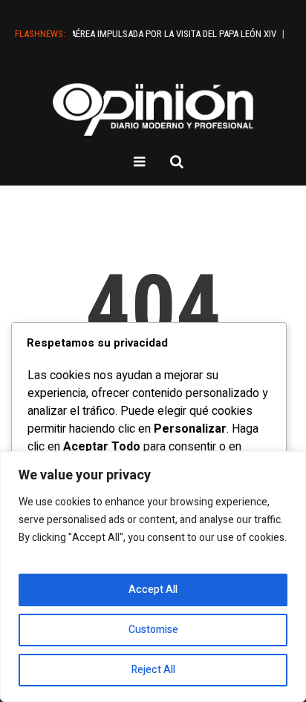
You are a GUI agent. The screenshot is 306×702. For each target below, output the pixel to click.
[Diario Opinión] (153, 109)
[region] (153, 576)
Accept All (153, 589)
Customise (153, 629)
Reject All (153, 670)
